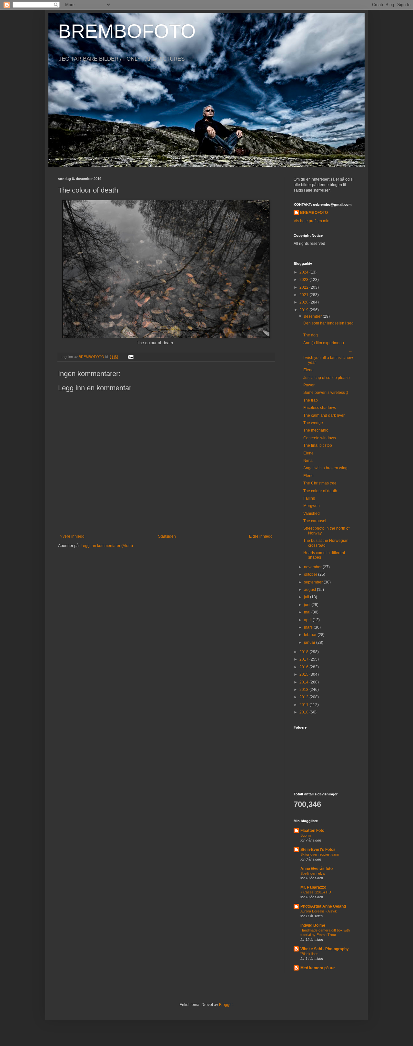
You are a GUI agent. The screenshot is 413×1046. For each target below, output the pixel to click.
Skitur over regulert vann (319, 854)
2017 (304, 659)
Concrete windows (319, 438)
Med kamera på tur (317, 968)
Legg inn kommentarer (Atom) (107, 545)
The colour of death (320, 491)
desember (313, 316)
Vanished (311, 513)
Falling (309, 498)
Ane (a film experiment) (323, 343)
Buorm (305, 835)
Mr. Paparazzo (313, 887)
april (308, 620)
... (327, 350)
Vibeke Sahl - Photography (324, 949)
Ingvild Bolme (312, 925)
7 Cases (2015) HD (315, 892)
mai (307, 612)
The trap (310, 400)
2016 (304, 667)
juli (307, 597)
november (313, 567)
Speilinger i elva (312, 873)
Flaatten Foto (312, 830)
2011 (304, 704)
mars (309, 627)
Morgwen (311, 505)
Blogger (226, 1004)
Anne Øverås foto (316, 868)
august (310, 589)
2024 (304, 272)
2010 (304, 712)
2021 (304, 295)
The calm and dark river (324, 415)
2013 (304, 689)
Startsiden (167, 536)
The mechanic (315, 430)
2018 (304, 652)
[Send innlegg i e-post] (130, 357)
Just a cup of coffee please (326, 377)
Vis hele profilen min (311, 221)
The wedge (313, 423)
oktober (311, 574)
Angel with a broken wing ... (327, 468)
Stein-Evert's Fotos (318, 849)
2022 (304, 287)
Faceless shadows (319, 407)
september (314, 582)
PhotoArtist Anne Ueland (323, 906)
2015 (304, 674)
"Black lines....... (312, 954)
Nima (308, 460)
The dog (310, 335)
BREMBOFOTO (127, 31)
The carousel (314, 521)
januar (310, 642)
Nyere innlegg (72, 536)
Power (309, 385)
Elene (308, 370)
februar (310, 635)
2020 (304, 302)
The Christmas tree (320, 483)
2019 (304, 310)
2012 (304, 697)
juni (307, 605)
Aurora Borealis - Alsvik (318, 911)
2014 (304, 682)
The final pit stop (317, 445)
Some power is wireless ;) (325, 392)
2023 (304, 279)
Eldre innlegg (261, 536)
